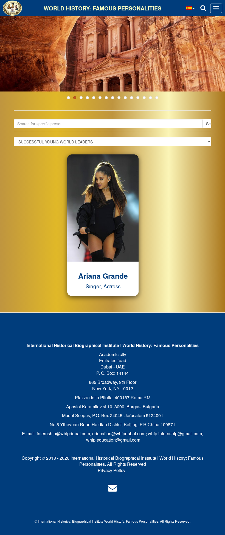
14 (150, 97)
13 (144, 97)
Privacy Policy (111, 470)
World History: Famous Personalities (102, 8)
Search (208, 123)
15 (156, 97)
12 (137, 97)
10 (125, 97)
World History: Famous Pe (123, 521)
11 (131, 97)
